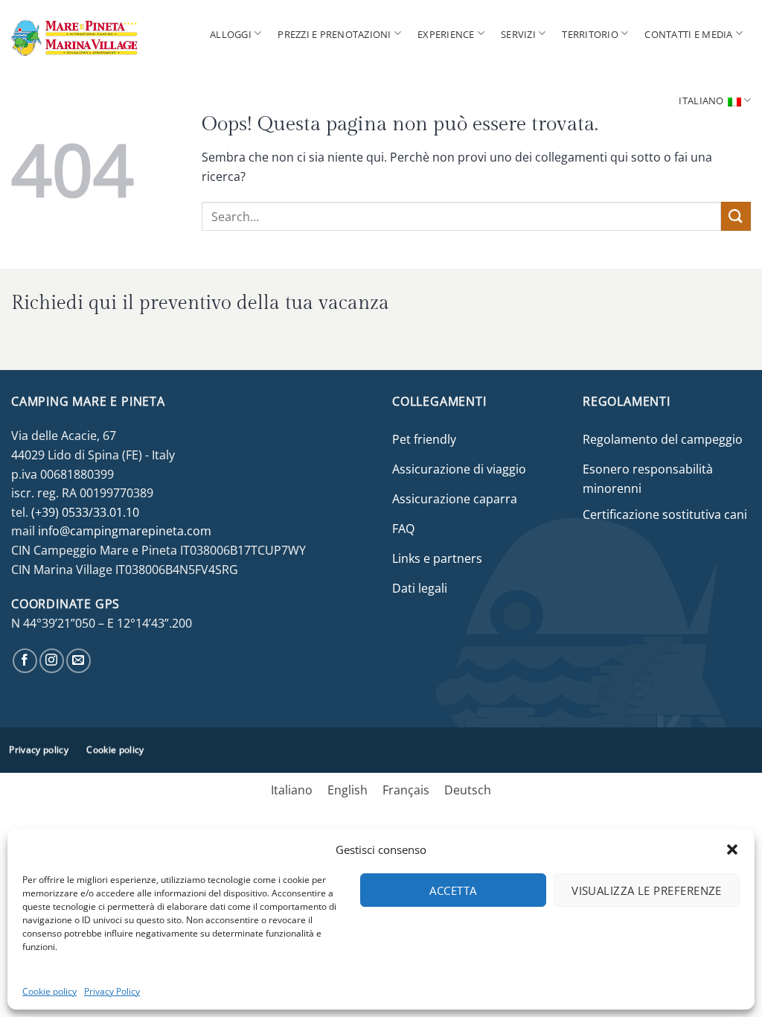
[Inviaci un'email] (78, 660)
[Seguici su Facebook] (25, 660)
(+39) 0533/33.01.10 (85, 512)
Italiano (701, 100)
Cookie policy (49, 991)
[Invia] (736, 216)
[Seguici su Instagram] (51, 660)
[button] (732, 849)
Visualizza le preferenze (647, 890)
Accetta (452, 890)
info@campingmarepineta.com (124, 531)
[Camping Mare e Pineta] (91, 33)
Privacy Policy (112, 991)
